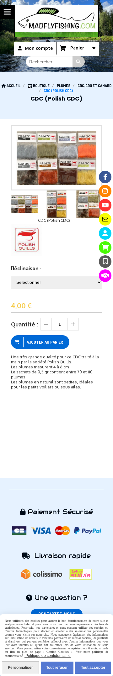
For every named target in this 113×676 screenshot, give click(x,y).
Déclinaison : (26, 268)
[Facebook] (105, 177)
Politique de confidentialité (47, 655)
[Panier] (105, 247)
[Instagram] (105, 191)
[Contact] (105, 219)
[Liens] (105, 275)
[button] (93, 204)
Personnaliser (20, 667)
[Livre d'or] (105, 261)
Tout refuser (57, 667)
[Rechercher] (79, 61)
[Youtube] (105, 205)
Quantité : (24, 324)
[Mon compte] (105, 233)
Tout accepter (93, 667)
